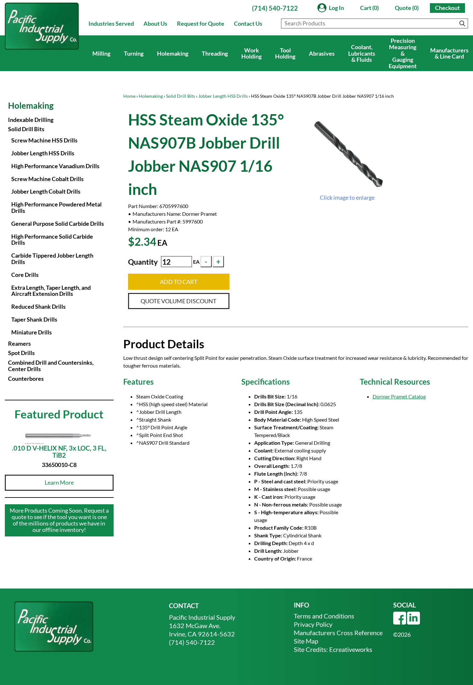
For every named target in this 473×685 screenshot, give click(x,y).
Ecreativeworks (350, 649)
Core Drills (25, 274)
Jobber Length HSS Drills (223, 96)
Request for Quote (200, 23)
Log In (336, 7)
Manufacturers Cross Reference (338, 632)
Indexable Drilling (30, 119)
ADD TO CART (179, 281)
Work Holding (251, 53)
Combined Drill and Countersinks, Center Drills (51, 365)
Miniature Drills (31, 332)
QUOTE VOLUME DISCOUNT (179, 301)
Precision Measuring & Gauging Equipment (403, 53)
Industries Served (111, 23)
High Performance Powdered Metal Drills (56, 207)
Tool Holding (285, 53)
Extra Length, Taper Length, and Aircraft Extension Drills (51, 290)
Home (129, 96)
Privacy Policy (313, 624)
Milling (101, 53)
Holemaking (172, 53)
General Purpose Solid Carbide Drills (57, 223)
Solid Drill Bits (180, 96)
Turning (134, 53)
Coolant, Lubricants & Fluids (361, 53)
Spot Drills (21, 352)
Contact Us (248, 23)
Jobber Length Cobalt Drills (45, 191)
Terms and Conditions (324, 616)
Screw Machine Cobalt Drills (47, 178)
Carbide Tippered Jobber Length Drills (52, 258)
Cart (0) (369, 7)
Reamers (19, 343)
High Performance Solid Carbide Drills (52, 239)
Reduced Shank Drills (38, 306)
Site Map (306, 641)
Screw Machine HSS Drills (44, 140)
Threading (215, 53)
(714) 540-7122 (275, 8)
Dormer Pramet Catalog (399, 396)
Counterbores (26, 378)
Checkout (447, 7)
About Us (155, 23)
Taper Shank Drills (34, 319)
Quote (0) (407, 7)
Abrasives (322, 53)
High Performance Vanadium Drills (55, 165)
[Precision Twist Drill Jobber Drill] (347, 153)
